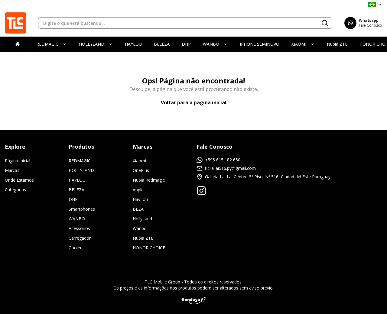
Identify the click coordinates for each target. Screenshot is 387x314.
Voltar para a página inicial (193, 102)
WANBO (77, 219)
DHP (73, 199)
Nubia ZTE (143, 238)
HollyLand (142, 219)
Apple (138, 190)
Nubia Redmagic (149, 180)
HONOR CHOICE (149, 248)
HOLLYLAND (81, 170)
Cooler (75, 248)
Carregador (80, 238)
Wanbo (140, 228)
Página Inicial (17, 160)
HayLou (140, 199)
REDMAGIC (80, 160)
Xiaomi (139, 160)
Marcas (12, 170)
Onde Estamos (19, 180)
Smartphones (82, 209)
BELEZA (76, 190)
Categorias (15, 190)
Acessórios (79, 228)
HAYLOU (77, 180)
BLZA (138, 209)
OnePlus (141, 170)
